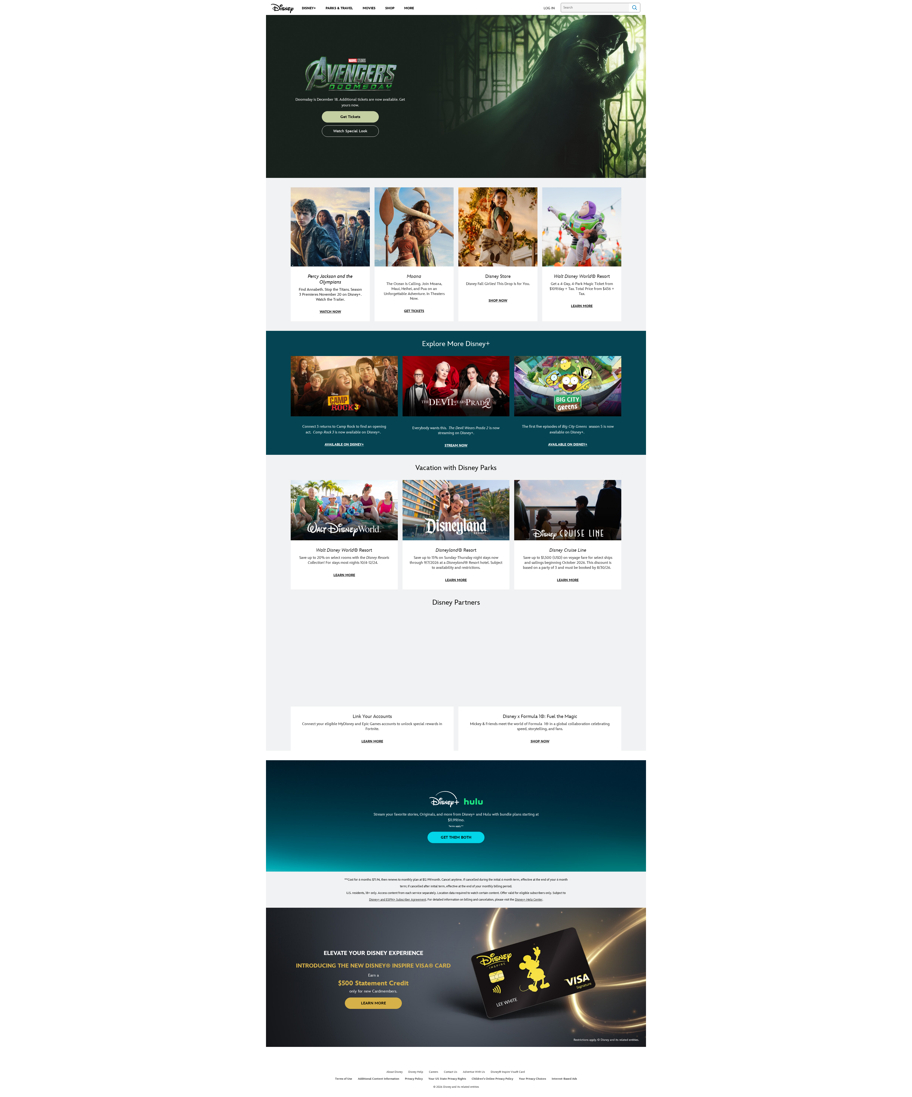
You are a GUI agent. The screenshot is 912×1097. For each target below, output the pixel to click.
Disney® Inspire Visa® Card (508, 1072)
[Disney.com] (282, 8)
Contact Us (450, 1072)
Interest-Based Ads (564, 1079)
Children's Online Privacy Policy (492, 1079)
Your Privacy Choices (532, 1079)
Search (634, 7)
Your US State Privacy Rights (447, 1079)
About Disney (394, 1072)
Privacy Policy (414, 1079)
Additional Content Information (378, 1079)
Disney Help (415, 1072)
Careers (433, 1072)
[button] (551, 8)
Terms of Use (343, 1079)
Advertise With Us (474, 1072)
